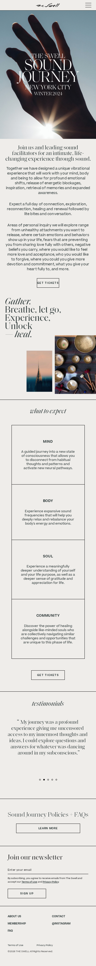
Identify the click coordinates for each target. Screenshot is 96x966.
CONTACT (58, 916)
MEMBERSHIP (17, 923)
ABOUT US (14, 916)
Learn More (48, 828)
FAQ (10, 931)
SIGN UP (27, 893)
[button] (40, 779)
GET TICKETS (48, 283)
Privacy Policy (51, 882)
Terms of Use (29, 882)
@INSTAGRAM (61, 923)
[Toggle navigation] (86, 5)
